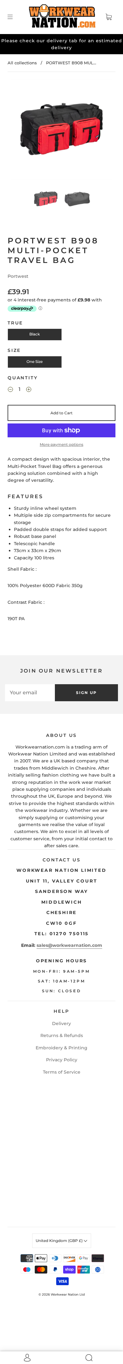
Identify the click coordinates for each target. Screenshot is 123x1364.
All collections (22, 62)
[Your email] (30, 692)
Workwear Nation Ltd (68, 1294)
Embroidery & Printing (61, 1048)
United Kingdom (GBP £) (60, 1240)
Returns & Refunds (61, 1035)
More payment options (61, 444)
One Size (34, 361)
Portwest (18, 276)
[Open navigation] (14, 17)
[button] (21, 130)
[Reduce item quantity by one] (10, 390)
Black (34, 334)
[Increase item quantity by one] (29, 390)
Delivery (61, 1023)
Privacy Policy (61, 1060)
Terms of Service (61, 1072)
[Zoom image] (62, 130)
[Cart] (108, 17)
